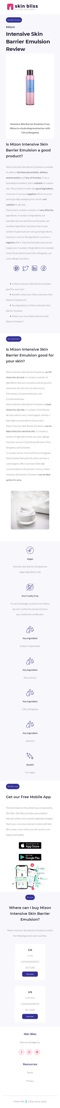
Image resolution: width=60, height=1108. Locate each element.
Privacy (30, 1080)
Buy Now (30, 974)
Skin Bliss (30, 1034)
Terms (30, 1072)
